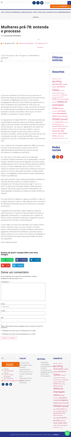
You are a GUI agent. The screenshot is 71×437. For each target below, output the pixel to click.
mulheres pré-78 (42, 43)
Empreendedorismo (64, 12)
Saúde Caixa (41, 12)
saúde (60, 133)
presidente (54, 128)
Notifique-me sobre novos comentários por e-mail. (19, 330)
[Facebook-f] (34, 2)
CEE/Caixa (64, 95)
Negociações (57, 124)
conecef (54, 97)
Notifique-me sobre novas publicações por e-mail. (18, 334)
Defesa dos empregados (13, 12)
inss (65, 122)
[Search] (69, 3)
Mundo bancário (26, 12)
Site (2, 317)
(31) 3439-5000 (8, 371)
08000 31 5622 (8, 375)
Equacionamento (62, 116)
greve (53, 122)
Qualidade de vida (51, 12)
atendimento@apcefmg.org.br (14, 380)
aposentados (57, 84)
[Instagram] (38, 2)
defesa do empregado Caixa (59, 104)
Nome (3, 304)
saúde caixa (62, 423)
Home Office (59, 122)
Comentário (5, 282)
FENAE (56, 119)
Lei (38, 39)
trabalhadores (62, 138)
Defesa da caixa (58, 386)
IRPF (67, 122)
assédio (65, 84)
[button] (7, 260)
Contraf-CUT (60, 97)
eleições (60, 108)
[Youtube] (41, 2)
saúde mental (60, 136)
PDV (63, 124)
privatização (62, 128)
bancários (61, 87)
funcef (64, 119)
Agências (54, 78)
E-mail (3, 310)
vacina (66, 138)
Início (3, 12)
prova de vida (58, 131)
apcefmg (57, 81)
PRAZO (66, 126)
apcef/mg (59, 78)
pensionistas (56, 126)
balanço (54, 87)
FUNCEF (35, 12)
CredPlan (61, 99)
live (53, 124)
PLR (62, 126)
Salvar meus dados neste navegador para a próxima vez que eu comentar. (22, 326)
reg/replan (55, 133)
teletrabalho (55, 138)
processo (40, 47)
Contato (36, 17)
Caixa (55, 89)
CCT (60, 95)
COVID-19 (55, 99)
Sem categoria (45, 376)
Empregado (54, 111)
